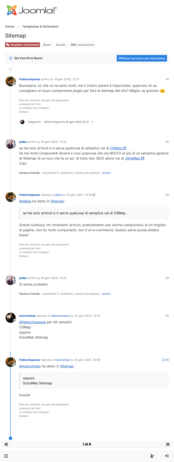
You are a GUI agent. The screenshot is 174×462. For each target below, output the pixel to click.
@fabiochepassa (32, 322)
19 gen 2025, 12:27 (66, 79)
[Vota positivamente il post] (142, 128)
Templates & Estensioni (24, 44)
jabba (23, 141)
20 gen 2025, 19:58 (87, 359)
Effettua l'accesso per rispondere (142, 58)
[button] (6, 456)
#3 (167, 194)
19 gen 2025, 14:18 (79, 194)
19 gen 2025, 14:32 (53, 278)
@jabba (25, 201)
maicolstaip (27, 315)
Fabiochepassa (29, 79)
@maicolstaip (30, 366)
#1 (167, 79)
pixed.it (106, 172)
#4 (167, 278)
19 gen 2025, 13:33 (53, 141)
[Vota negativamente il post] (157, 128)
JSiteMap (132, 158)
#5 (167, 315)
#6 (167, 359)
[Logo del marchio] (32, 10)
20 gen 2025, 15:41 (87, 315)
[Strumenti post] (165, 128)
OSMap (116, 148)
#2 (167, 141)
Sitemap (57, 201)
